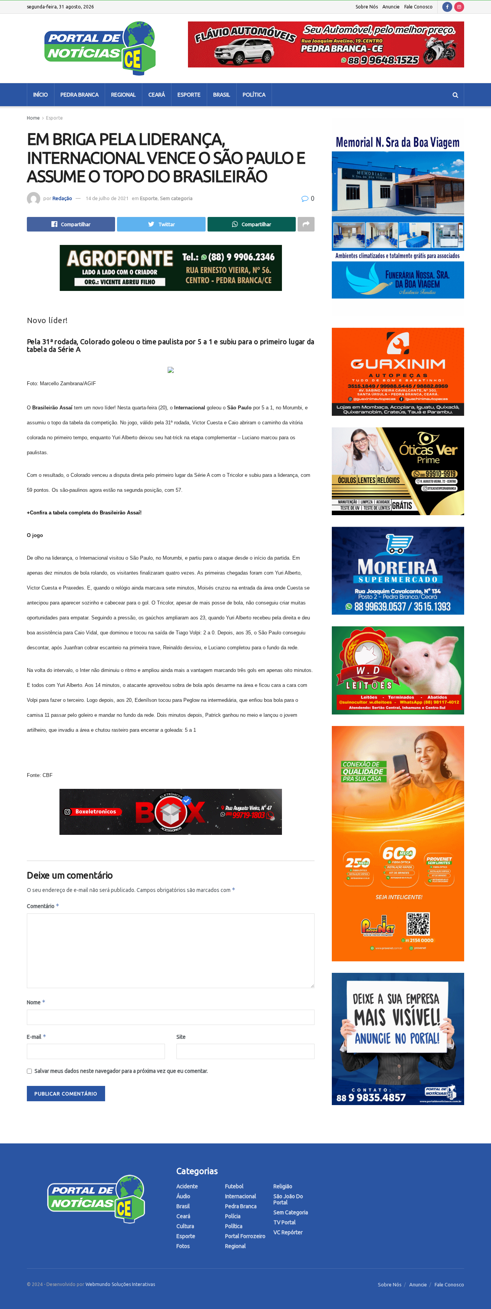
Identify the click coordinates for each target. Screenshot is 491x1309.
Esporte (189, 95)
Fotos (183, 1246)
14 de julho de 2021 (107, 198)
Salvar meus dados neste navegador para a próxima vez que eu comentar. (121, 1071)
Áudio (183, 1196)
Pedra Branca (80, 95)
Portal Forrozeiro (245, 1236)
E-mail (36, 1036)
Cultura (185, 1226)
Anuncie (391, 6)
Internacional (240, 1196)
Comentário (43, 906)
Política (254, 95)
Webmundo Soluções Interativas (120, 1284)
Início (40, 95)
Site (181, 1037)
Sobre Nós (367, 6)
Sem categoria (176, 198)
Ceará (156, 95)
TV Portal (285, 1222)
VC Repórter (288, 1232)
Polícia (233, 1216)
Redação (62, 198)
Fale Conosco (418, 6)
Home (33, 117)
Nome (36, 1002)
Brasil (221, 95)
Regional (123, 95)
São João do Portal (288, 1199)
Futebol (234, 1186)
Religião (283, 1186)
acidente (187, 1186)
